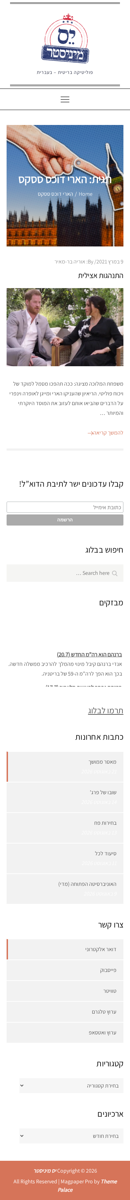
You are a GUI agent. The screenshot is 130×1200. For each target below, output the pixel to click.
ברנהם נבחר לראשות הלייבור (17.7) (83, 686)
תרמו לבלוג (105, 710)
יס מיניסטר (44, 1170)
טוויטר (109, 991)
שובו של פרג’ (103, 792)
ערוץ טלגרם (104, 1011)
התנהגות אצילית (100, 275)
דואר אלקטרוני (100, 949)
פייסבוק (108, 970)
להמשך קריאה (108, 432)
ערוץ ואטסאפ (102, 1032)
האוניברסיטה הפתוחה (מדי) (87, 884)
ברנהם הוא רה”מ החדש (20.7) (89, 653)
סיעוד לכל (105, 853)
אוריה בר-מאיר (69, 261)
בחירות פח (105, 822)
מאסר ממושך (102, 761)
